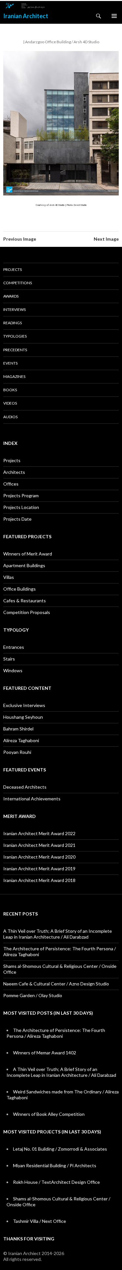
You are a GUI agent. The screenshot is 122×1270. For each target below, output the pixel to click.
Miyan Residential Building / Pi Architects (54, 1165)
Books (10, 389)
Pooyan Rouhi (17, 752)
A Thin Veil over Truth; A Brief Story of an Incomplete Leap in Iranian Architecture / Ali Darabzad (57, 934)
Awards (11, 296)
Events (10, 363)
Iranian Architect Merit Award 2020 (39, 857)
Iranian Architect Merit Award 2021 (39, 845)
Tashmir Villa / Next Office (39, 1221)
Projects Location (21, 507)
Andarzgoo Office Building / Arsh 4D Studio (62, 41)
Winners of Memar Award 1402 (44, 1052)
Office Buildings (19, 589)
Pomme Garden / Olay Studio (32, 995)
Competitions (17, 282)
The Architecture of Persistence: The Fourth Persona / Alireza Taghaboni (56, 1033)
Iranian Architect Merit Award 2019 (39, 868)
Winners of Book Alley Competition (49, 1114)
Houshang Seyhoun (23, 717)
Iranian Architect (25, 16)
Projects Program (21, 495)
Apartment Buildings (24, 565)
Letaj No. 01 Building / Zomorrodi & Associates (60, 1149)
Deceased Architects (25, 787)
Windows (12, 670)
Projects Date (17, 519)
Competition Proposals (26, 612)
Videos (10, 403)
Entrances (13, 647)
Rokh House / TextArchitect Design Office (56, 1182)
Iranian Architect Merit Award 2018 (39, 880)
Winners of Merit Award (27, 553)
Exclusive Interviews (24, 705)
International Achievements (32, 798)
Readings (12, 322)
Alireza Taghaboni (21, 740)
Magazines (14, 376)
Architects (14, 472)
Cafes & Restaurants (24, 600)
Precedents (15, 349)
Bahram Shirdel (18, 728)
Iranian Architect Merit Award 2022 (39, 833)
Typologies (15, 336)
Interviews (14, 309)
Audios (10, 416)
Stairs (9, 659)
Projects (12, 269)
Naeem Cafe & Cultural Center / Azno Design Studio (56, 983)
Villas (8, 577)
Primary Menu (114, 16)
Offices (11, 484)
